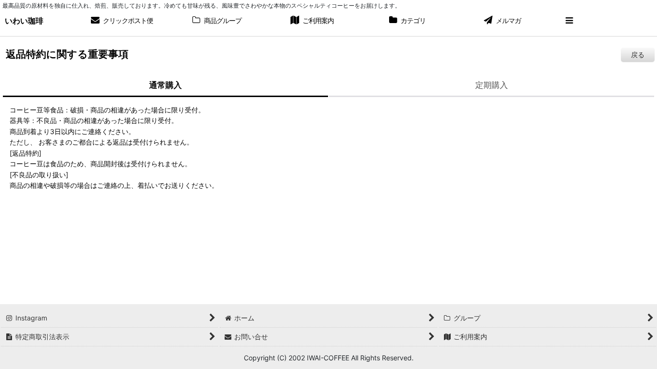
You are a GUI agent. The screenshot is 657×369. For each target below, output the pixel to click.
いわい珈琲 (24, 20)
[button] (569, 21)
